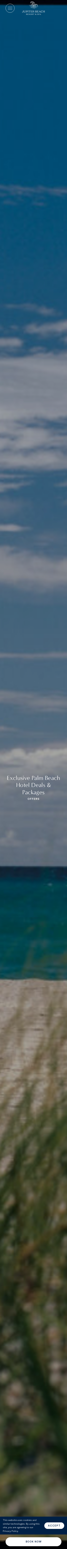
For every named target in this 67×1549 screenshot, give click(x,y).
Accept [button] (54, 1525)
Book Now (34, 1541)
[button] (10, 8)
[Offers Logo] (33, 8)
